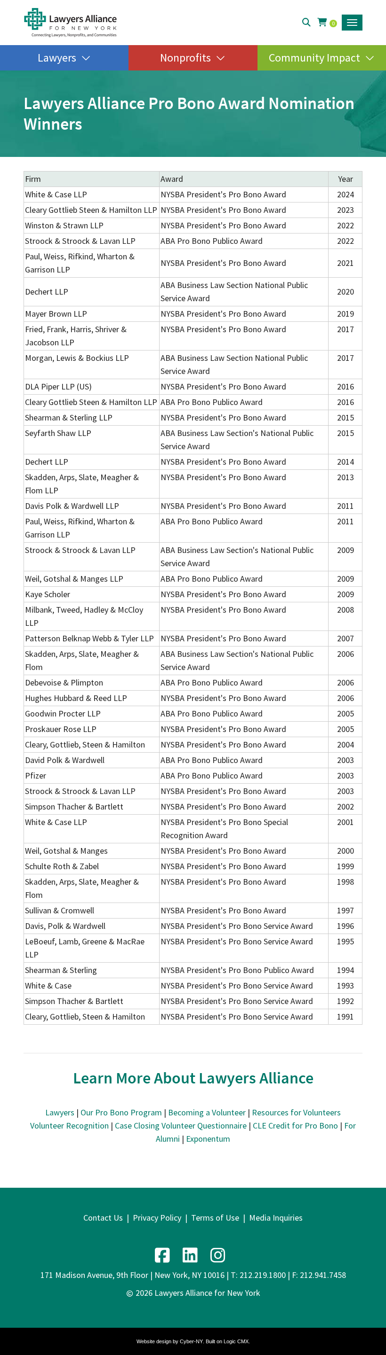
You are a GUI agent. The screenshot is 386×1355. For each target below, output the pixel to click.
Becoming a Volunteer (207, 1112)
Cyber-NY (191, 1341)
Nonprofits (185, 57)
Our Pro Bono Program (121, 1112)
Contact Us (103, 1217)
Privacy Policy (157, 1217)
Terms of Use (215, 1217)
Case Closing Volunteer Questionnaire (181, 1125)
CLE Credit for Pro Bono (295, 1125)
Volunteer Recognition (69, 1125)
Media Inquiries (276, 1217)
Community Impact (314, 57)
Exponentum (208, 1138)
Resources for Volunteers (296, 1112)
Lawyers (57, 57)
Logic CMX (236, 1341)
